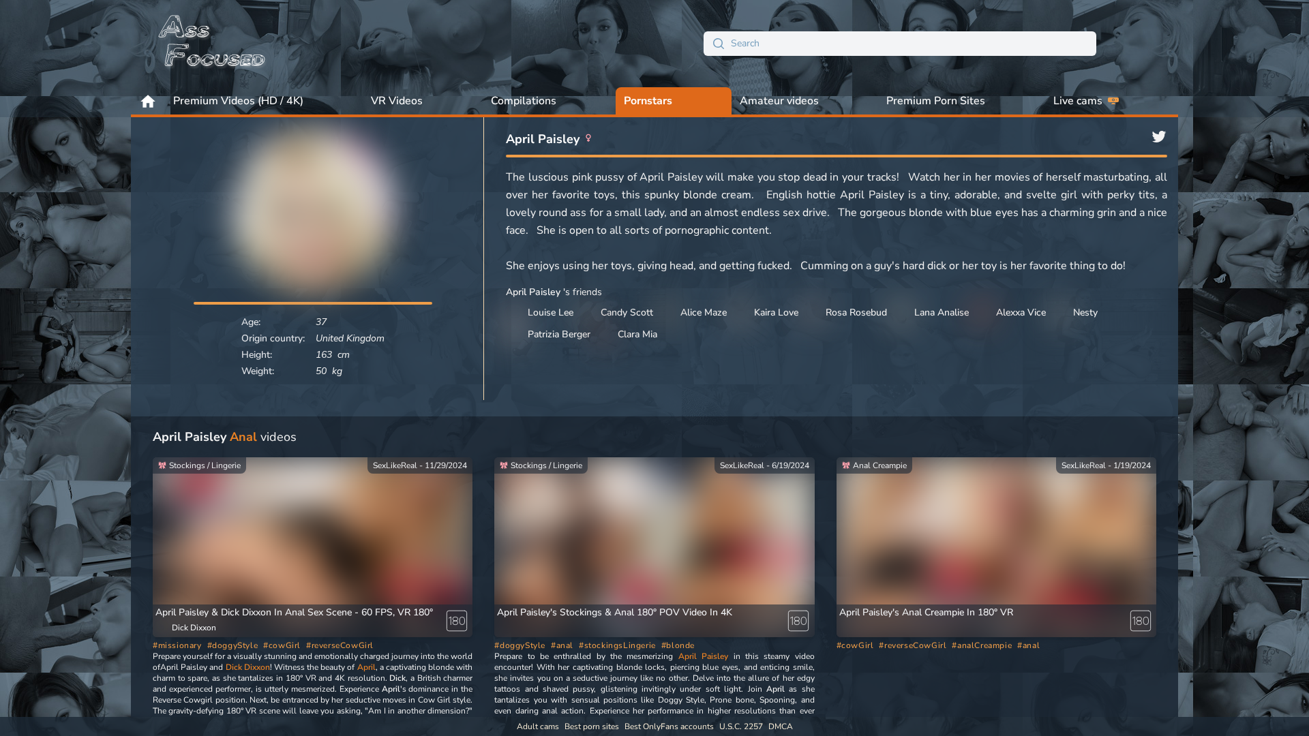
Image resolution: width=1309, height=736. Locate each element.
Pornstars (648, 100)
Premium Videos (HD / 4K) (238, 100)
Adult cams (538, 726)
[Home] (213, 43)
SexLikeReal (395, 465)
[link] (312, 553)
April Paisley (703, 656)
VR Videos (397, 100)
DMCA (780, 726)
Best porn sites (592, 726)
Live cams (1077, 100)
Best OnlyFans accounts (669, 726)
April (366, 667)
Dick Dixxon (248, 667)
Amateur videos (779, 100)
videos (225, 437)
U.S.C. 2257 (741, 726)
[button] (926, 612)
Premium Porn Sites (935, 100)
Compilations (523, 100)
